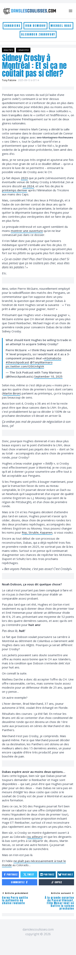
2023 (24, 178)
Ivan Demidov (35, 26)
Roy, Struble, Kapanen (37, 532)
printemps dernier (14, 190)
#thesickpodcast (17, 362)
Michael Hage (61, 26)
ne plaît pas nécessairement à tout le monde (34, 863)
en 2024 (28, 186)
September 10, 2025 (48, 376)
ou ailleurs (34, 837)
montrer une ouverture (27, 231)
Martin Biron (11, 393)
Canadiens (12, 26)
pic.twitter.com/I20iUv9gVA (25, 366)
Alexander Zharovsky (38, 34)
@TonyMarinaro (41, 362)
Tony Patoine (9, 80)
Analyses (8, 50)
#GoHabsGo (52, 358)
